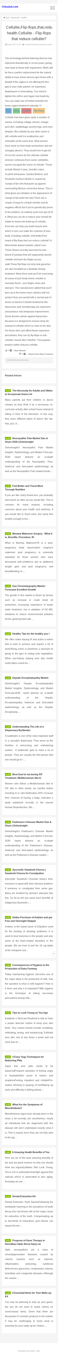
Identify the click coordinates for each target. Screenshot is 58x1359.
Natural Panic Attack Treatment (40, 354)
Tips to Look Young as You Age (30, 1013)
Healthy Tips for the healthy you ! (31, 633)
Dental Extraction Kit (24, 1196)
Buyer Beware (20, 351)
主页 (7, 18)
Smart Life (15, 18)
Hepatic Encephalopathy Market (30, 678)
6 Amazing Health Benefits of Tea (30, 1152)
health (23, 18)
